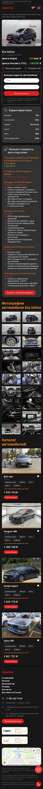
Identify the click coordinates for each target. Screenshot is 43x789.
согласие (29, 100)
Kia (29, 14)
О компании (8, 678)
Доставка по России (11, 692)
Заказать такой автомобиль (20, 292)
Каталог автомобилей (18, 14)
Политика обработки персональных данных (18, 782)
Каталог (6, 681)
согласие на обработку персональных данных (18, 784)
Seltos (34, 14)
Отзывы (6, 686)
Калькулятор (8, 683)
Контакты (6, 689)
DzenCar (5, 14)
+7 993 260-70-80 (7, 3)
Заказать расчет (21, 93)
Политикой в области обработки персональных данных (23, 99)
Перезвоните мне (13, 721)
